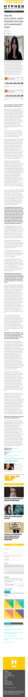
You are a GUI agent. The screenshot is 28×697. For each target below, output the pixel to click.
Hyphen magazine (14, 663)
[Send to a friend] (9, 33)
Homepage (6, 559)
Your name (6, 548)
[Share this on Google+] (8, 33)
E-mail (5, 552)
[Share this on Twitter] (6, 33)
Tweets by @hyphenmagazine (9, 642)
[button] (6, 565)
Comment (6, 563)
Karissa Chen (11, 461)
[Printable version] (11, 33)
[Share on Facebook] (4, 33)
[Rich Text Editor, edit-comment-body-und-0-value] (14, 569)
